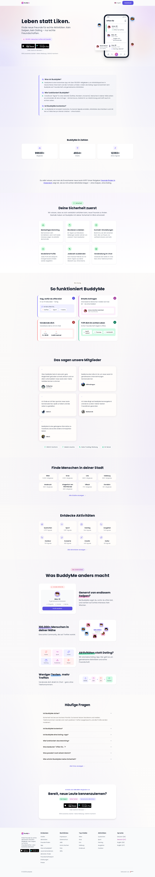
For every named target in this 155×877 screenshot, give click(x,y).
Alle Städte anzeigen (76, 495)
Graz (80, 839)
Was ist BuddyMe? (46, 848)
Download (128, 3)
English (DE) (121, 842)
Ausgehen (101, 845)
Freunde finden (45, 842)
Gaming (100, 842)
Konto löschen (64, 845)
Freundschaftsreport (47, 857)
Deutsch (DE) (121, 837)
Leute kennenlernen (47, 851)
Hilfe (61, 851)
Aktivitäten (44, 839)
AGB (61, 842)
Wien (80, 837)
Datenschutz (64, 839)
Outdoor (100, 848)
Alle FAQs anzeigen (76, 766)
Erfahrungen (44, 860)
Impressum (63, 837)
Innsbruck (82, 848)
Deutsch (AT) (121, 839)
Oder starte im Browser (34, 50)
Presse (43, 862)
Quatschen (101, 837)
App (42, 845)
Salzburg (81, 845)
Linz (80, 842)
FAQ (61, 848)
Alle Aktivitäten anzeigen (76, 550)
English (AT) (121, 845)
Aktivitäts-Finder (46, 854)
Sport (99, 839)
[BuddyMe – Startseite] (27, 2)
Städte (43, 837)
